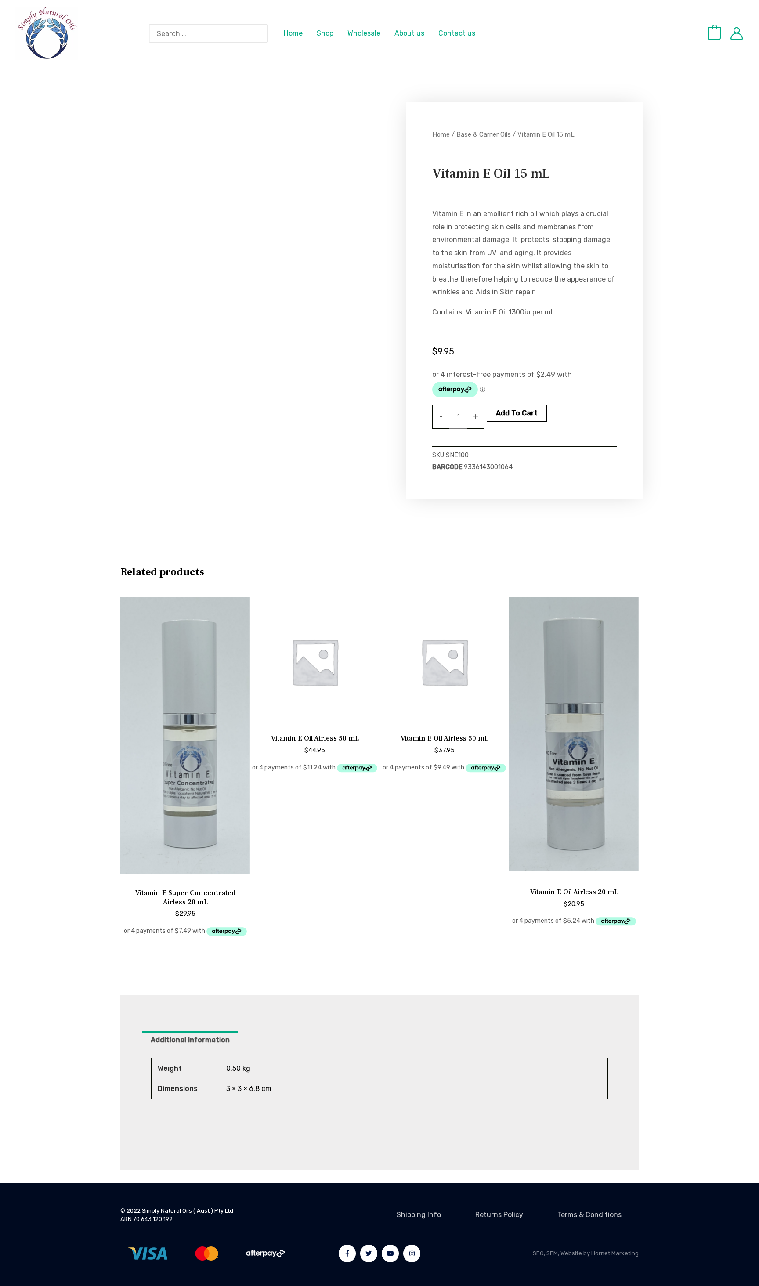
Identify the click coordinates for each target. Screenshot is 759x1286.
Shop (325, 33)
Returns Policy (499, 1214)
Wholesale (363, 33)
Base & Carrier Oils (483, 134)
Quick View (185, 875)
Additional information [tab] (190, 1040)
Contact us (456, 33)
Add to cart (517, 413)
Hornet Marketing (615, 1253)
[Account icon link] (737, 33)
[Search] (265, 33)
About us (409, 33)
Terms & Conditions (589, 1214)
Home (293, 33)
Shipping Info (419, 1214)
